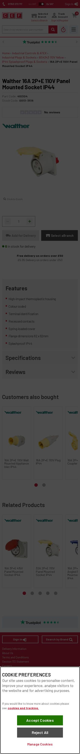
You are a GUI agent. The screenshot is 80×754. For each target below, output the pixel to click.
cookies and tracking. (23, 708)
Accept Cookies (40, 720)
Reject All (40, 732)
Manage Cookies (40, 744)
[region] (40, 710)
